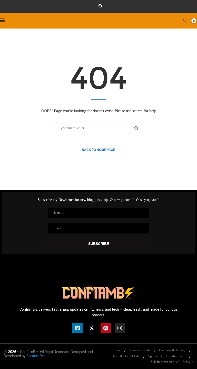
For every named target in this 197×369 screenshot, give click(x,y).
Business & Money (172, 350)
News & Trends (139, 350)
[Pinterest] (106, 328)
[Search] (185, 20)
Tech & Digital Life (126, 356)
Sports (152, 356)
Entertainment (175, 356)
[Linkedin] (77, 328)
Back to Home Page (98, 150)
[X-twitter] (91, 328)
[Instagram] (120, 328)
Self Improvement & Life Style (172, 362)
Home (116, 350)
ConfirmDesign (38, 356)
